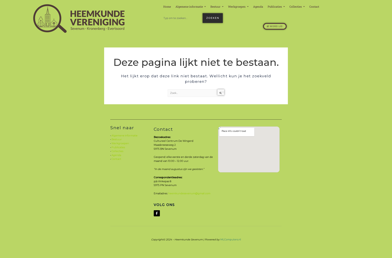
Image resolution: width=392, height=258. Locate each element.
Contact (314, 6)
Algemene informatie (189, 6)
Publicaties (275, 6)
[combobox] (181, 18)
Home (167, 6)
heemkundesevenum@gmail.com (189, 193)
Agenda (258, 6)
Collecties (295, 6)
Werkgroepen (237, 6)
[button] (190, 6)
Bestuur (215, 6)
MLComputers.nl (231, 239)
